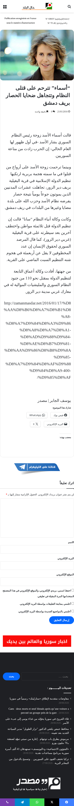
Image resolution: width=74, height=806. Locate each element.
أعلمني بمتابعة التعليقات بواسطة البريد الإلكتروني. (45, 603)
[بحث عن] (69, 7)
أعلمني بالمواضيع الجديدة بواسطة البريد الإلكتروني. (44, 611)
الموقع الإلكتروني (65, 574)
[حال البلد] (37, 6)
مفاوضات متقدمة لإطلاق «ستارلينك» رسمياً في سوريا (39, 698)
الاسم (71, 542)
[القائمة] (5, 7)
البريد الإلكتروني (65, 558)
